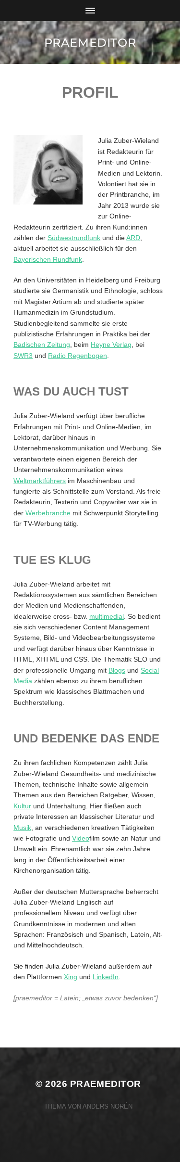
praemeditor (90, 43)
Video (80, 838)
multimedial (106, 616)
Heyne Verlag (111, 344)
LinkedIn (106, 977)
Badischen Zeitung (41, 344)
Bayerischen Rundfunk (47, 259)
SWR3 (23, 355)
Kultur (22, 806)
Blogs (116, 670)
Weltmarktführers (39, 481)
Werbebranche (48, 513)
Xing (70, 977)
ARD (133, 238)
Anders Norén (107, 1106)
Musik (22, 827)
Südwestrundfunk (74, 238)
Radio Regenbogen (77, 355)
